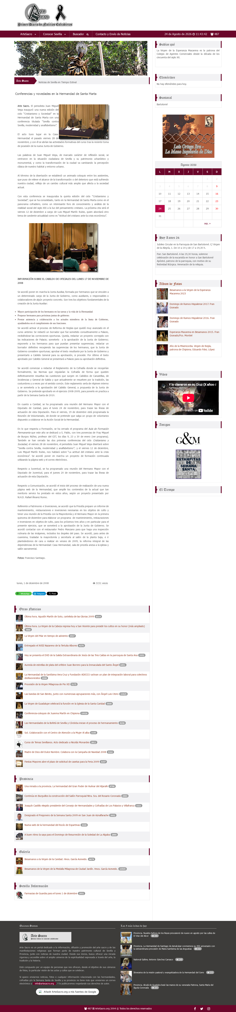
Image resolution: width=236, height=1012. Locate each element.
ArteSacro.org (102, 1008)
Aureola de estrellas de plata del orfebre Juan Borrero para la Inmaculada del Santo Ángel (72, 664)
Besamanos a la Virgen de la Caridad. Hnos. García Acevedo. (56, 859)
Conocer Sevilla (53, 34)
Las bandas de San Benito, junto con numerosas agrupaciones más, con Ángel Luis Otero (72, 694)
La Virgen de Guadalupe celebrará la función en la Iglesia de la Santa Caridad (65, 703)
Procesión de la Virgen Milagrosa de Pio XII (47, 684)
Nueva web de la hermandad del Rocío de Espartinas (52, 825)
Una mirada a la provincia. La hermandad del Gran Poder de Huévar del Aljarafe (66, 786)
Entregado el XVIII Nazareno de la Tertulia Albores (51, 645)
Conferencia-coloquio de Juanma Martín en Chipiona (52, 713)
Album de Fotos (170, 284)
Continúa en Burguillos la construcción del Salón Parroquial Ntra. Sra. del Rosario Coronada (73, 796)
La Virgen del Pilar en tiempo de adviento (47, 635)
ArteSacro (26, 34)
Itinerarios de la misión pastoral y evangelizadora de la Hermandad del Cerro (173, 972)
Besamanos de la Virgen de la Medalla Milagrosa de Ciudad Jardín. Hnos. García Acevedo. (71, 868)
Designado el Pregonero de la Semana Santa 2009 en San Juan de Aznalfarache (67, 815)
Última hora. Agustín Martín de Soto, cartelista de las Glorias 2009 (59, 616)
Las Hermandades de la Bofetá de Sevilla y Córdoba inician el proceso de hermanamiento (71, 723)
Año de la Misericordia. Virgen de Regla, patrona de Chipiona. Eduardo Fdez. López (192, 347)
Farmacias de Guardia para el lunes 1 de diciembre (51, 893)
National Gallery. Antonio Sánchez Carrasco (158, 959)
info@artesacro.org (44, 983)
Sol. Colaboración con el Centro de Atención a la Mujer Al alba (57, 732)
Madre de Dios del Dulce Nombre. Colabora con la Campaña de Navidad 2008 (65, 752)
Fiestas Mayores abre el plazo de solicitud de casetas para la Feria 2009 (62, 761)
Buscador (79, 34)
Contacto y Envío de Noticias (113, 34)
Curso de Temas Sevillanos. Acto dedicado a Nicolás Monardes (57, 742)
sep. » (207, 223)
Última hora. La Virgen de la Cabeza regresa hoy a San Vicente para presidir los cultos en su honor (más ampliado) (85, 626)
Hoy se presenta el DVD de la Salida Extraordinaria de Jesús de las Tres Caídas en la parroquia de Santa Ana (81, 655)
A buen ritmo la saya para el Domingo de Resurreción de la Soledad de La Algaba (67, 834)
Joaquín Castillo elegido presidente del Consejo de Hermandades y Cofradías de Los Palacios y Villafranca (79, 805)
